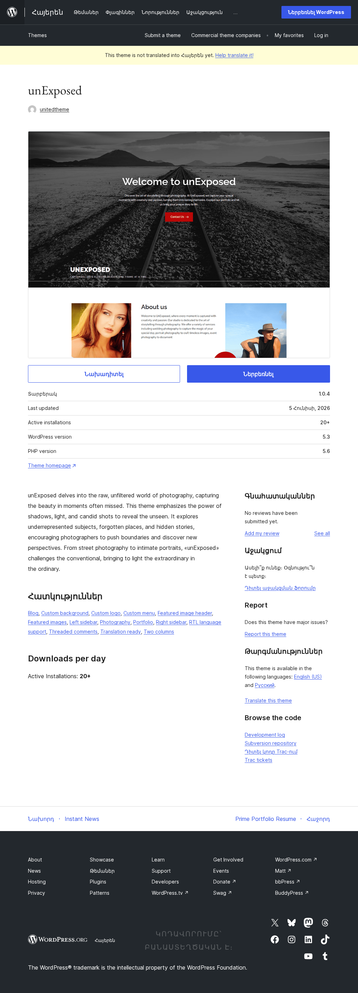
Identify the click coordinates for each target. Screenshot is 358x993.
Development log (265, 735)
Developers (165, 882)
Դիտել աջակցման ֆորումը (280, 588)
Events (221, 871)
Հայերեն (105, 940)
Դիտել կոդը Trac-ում (271, 751)
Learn (158, 860)
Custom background (64, 613)
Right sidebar (171, 622)
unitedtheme (54, 109)
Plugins (98, 882)
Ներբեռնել (258, 373)
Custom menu (139, 613)
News (34, 871)
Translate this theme (268, 700)
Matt (283, 871)
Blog (33, 613)
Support (161, 871)
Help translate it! (234, 55)
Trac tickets (258, 760)
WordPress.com (296, 860)
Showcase (102, 860)
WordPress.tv (170, 893)
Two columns (159, 631)
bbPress (287, 882)
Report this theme (265, 634)
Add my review (262, 533)
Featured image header (185, 613)
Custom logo (106, 613)
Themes (37, 35)
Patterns (99, 893)
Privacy (36, 893)
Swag (222, 893)
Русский (264, 685)
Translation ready (120, 631)
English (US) (308, 677)
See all (322, 533)
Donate (224, 882)
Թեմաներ (102, 871)
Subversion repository (270, 743)
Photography (115, 622)
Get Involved (228, 860)
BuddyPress (292, 893)
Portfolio (143, 622)
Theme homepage (49, 465)
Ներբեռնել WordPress (316, 12)
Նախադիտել (104, 373)
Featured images (47, 622)
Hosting (37, 882)
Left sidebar (83, 622)
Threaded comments (73, 631)
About (35, 860)
